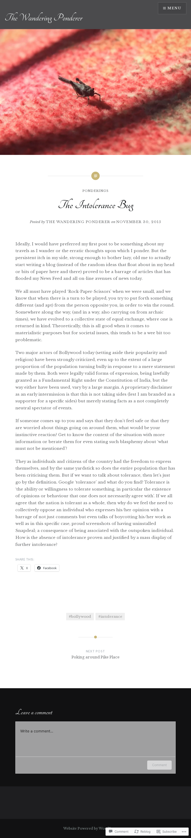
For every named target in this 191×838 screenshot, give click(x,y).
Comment (159, 765)
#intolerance (110, 616)
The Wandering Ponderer (43, 17)
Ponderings (95, 191)
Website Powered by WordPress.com (95, 828)
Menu (174, 8)
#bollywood (80, 616)
